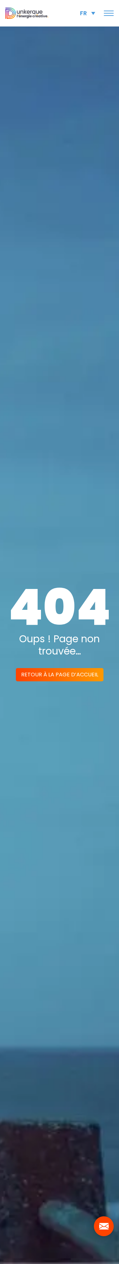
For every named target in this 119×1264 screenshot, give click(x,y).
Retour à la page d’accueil (59, 674)
